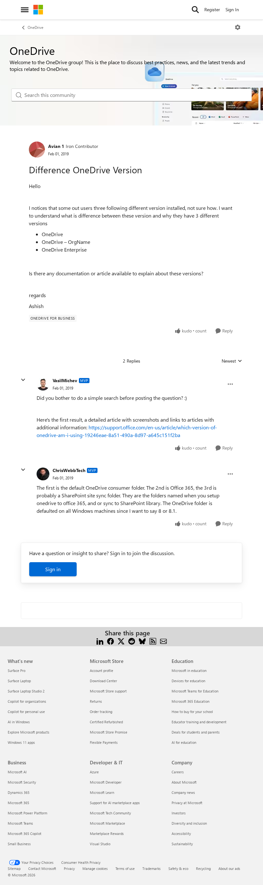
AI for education (184, 742)
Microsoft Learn (102, 792)
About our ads (229, 868)
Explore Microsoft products (28, 732)
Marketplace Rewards (107, 833)
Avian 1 (56, 146)
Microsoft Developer (106, 782)
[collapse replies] (23, 380)
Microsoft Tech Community (110, 813)
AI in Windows (19, 721)
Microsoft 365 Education (190, 701)
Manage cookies (95, 868)
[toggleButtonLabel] (237, 27)
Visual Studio (100, 843)
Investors (179, 813)
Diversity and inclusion (189, 823)
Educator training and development (199, 721)
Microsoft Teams (20, 823)
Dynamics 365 (19, 792)
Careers (178, 771)
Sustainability (182, 843)
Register (212, 9)
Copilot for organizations (27, 701)
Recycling (203, 868)
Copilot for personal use (26, 711)
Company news (183, 792)
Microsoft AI (17, 771)
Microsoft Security (22, 782)
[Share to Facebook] (110, 640)
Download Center (103, 680)
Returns (96, 701)
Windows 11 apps (21, 742)
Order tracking (101, 711)
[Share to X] (121, 640)
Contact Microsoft (42, 868)
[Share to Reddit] (131, 640)
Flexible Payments (104, 742)
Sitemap (14, 868)
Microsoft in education (189, 670)
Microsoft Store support (108, 691)
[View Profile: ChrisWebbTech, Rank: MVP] (43, 474)
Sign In (232, 9)
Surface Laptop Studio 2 (26, 691)
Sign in (53, 569)
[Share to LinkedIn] (100, 640)
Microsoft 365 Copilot (24, 833)
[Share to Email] (163, 640)
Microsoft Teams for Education (195, 691)
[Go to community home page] (38, 9)
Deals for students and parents (196, 732)
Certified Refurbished (106, 721)
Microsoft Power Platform (27, 813)
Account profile (101, 670)
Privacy (69, 868)
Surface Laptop (19, 680)
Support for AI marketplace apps (115, 802)
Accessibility (181, 833)
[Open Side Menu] (25, 9)
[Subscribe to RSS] (152, 640)
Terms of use (125, 868)
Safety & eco (178, 868)
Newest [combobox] (232, 361)
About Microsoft (184, 782)
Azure (94, 771)
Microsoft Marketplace (107, 823)
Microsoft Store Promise (108, 732)
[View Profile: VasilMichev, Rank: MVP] (43, 384)
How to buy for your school (192, 711)
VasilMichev (65, 380)
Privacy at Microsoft (187, 802)
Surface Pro (16, 670)
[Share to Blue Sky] (142, 640)
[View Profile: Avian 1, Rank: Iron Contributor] (37, 150)
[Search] (195, 9)
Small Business (19, 843)
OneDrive (35, 27)
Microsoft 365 (18, 802)
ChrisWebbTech (69, 470)
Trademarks (151, 868)
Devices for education (188, 680)
